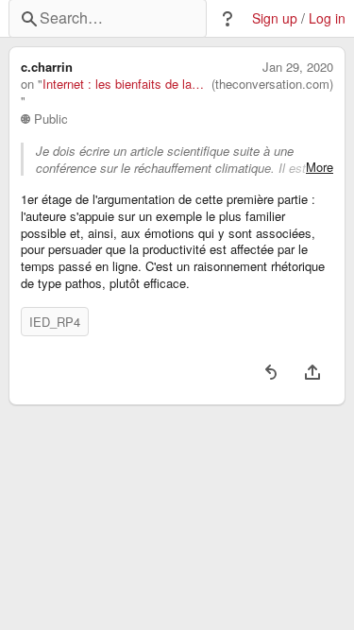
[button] (227, 19)
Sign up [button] (274, 18)
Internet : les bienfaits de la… (123, 84)
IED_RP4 (54, 321)
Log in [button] (327, 18)
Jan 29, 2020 (297, 67)
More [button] (319, 167)
